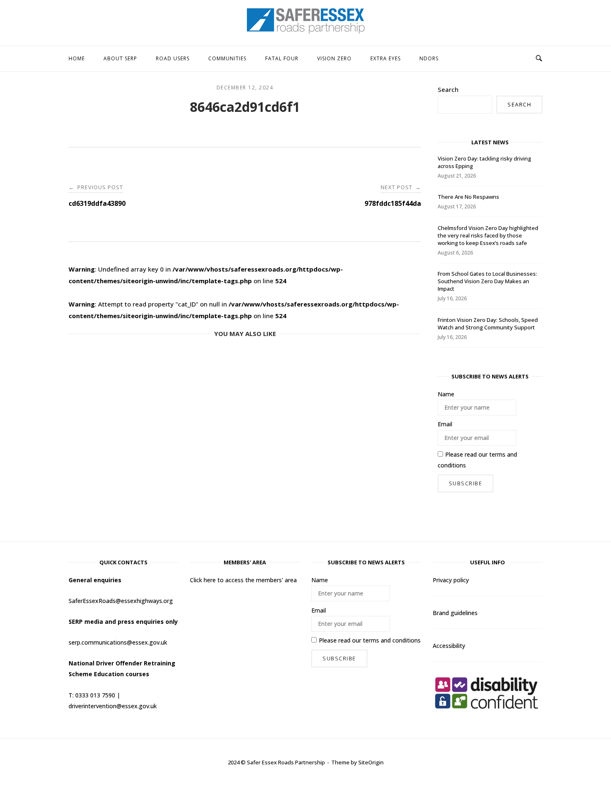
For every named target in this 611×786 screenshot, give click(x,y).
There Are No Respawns (468, 196)
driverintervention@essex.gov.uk (113, 706)
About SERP (120, 58)
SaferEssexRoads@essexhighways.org (121, 601)
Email (445, 424)
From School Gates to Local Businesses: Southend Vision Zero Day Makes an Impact (487, 281)
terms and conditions (392, 640)
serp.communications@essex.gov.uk (118, 642)
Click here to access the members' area (243, 580)
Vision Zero (334, 58)
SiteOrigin (371, 762)
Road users (173, 58)
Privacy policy (451, 580)
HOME (77, 58)
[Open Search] (538, 58)
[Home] (306, 31)
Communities (227, 58)
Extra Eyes (385, 58)
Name (446, 394)
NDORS (429, 58)
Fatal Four (281, 58)
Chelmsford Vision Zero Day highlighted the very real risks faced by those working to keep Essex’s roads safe (488, 235)
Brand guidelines (455, 613)
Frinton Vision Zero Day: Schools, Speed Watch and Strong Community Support (488, 323)
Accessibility (449, 646)
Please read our (477, 459)
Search (448, 89)
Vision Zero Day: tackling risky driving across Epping (484, 162)
